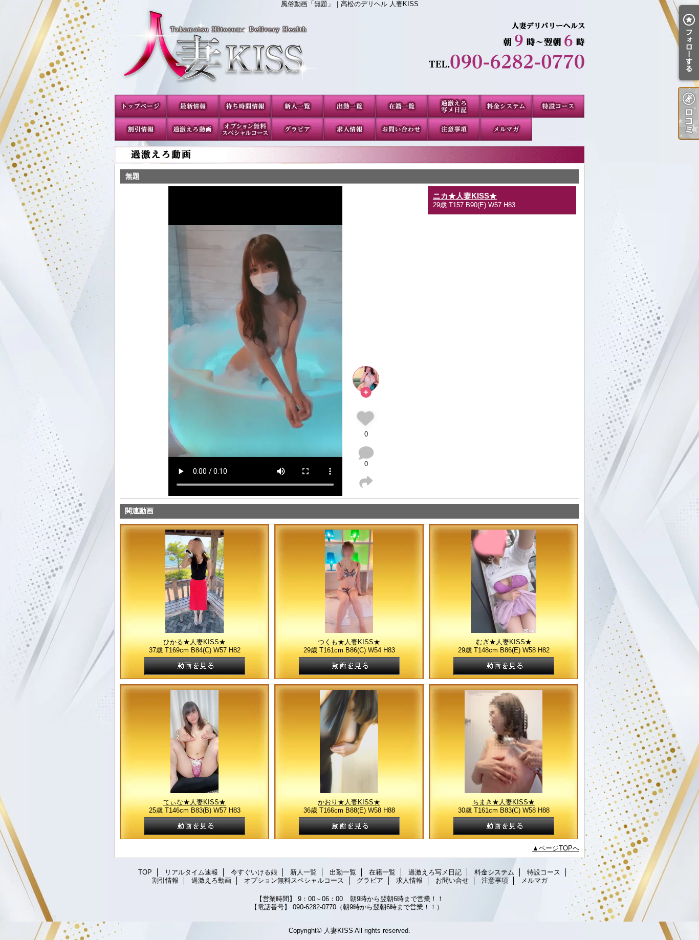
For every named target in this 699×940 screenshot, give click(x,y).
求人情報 (349, 129)
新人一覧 (297, 106)
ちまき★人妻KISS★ (503, 802)
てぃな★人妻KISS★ (194, 802)
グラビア (297, 129)
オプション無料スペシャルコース (245, 129)
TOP (141, 106)
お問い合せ (402, 129)
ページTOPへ (559, 848)
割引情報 (141, 129)
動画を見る (194, 666)
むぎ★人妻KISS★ (504, 642)
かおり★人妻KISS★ (349, 802)
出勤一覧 (349, 106)
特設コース (558, 106)
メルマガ (506, 129)
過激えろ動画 (193, 129)
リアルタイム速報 (193, 106)
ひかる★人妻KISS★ (194, 642)
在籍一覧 (402, 106)
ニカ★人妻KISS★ (465, 195)
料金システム (506, 106)
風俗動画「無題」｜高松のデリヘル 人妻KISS (349, 51)
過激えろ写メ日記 (454, 106)
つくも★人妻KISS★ (349, 642)
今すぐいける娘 (245, 106)
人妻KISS (338, 930)
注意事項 (454, 129)
